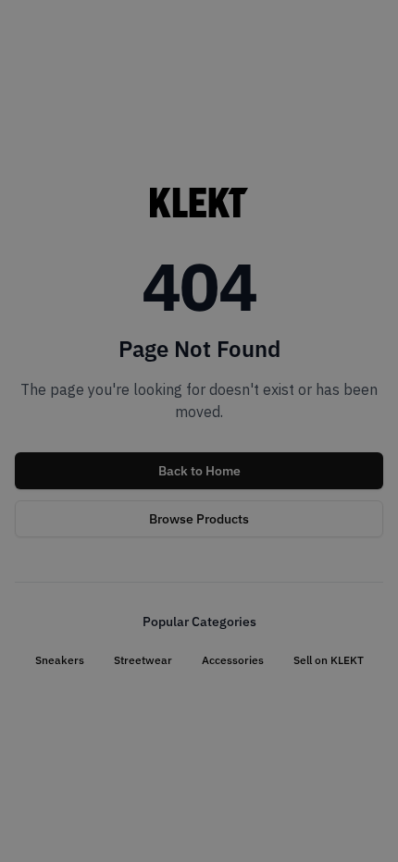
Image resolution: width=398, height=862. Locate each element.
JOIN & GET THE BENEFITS (104, 540)
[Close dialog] (368, 336)
